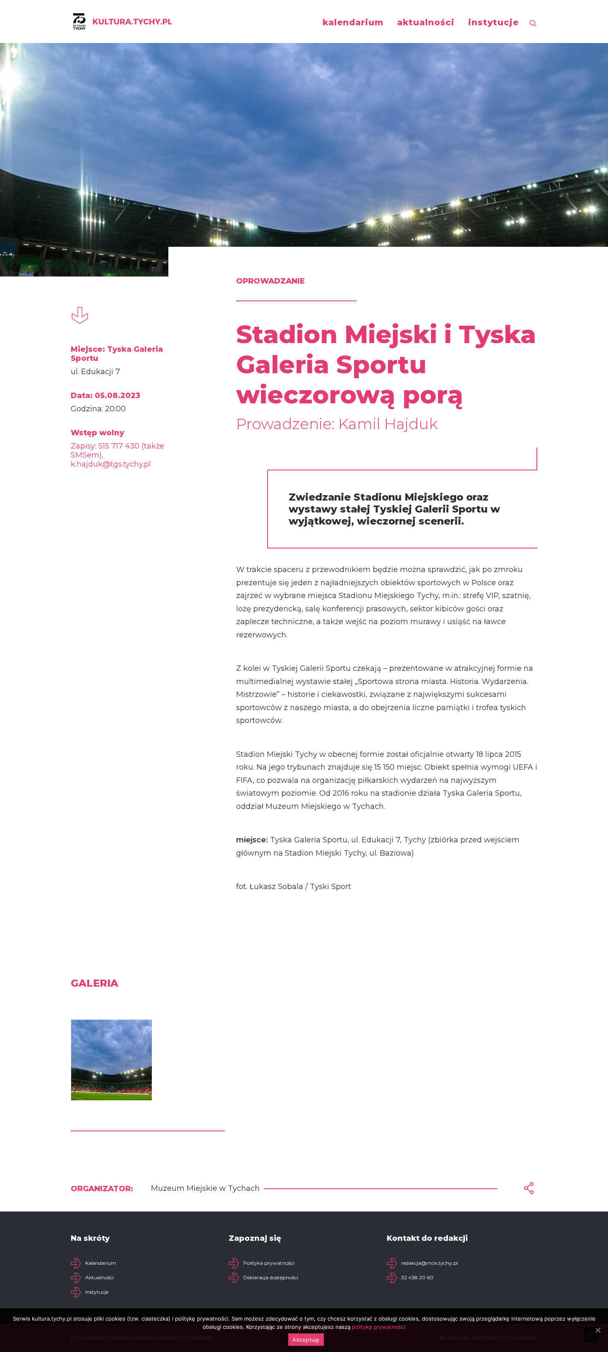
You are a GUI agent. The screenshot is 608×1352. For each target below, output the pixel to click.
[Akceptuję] (598, 1330)
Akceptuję (305, 1339)
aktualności (426, 22)
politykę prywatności (378, 1326)
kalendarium (353, 22)
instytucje (493, 22)
